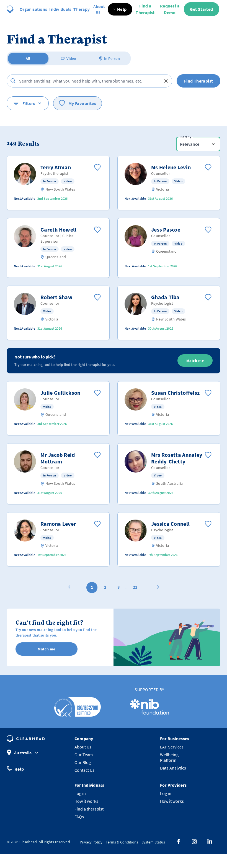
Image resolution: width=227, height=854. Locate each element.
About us (99, 9)
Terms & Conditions (122, 842)
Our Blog (82, 762)
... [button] (126, 587)
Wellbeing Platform (169, 757)
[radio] (28, 58)
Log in (80, 793)
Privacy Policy (91, 842)
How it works (86, 801)
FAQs (79, 816)
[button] (120, 9)
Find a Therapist (145, 9)
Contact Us (84, 770)
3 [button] (118, 587)
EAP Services (172, 747)
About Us (82, 747)
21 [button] (135, 587)
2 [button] (105, 587)
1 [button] (92, 587)
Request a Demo (169, 9)
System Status (153, 842)
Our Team (83, 754)
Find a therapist (89, 809)
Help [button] (19, 768)
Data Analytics (173, 768)
